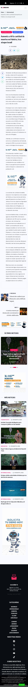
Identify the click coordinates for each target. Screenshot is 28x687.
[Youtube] (14, 653)
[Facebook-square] (14, 641)
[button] (10, 367)
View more (21, 681)
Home (2, 12)
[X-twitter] (14, 645)
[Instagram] (14, 649)
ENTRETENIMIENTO (14, 632)
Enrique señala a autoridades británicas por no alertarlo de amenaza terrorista (14, 356)
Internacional (10, 12)
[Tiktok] (14, 657)
